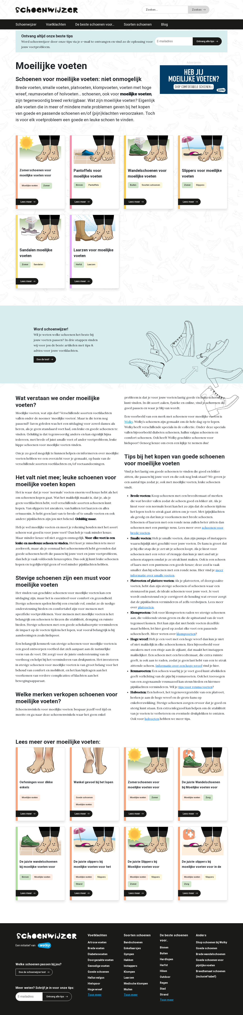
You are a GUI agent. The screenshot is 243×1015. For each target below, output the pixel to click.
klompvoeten (186, 634)
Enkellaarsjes (132, 948)
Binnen (79, 185)
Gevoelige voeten (99, 965)
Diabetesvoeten (97, 954)
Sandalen (38, 264)
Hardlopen (166, 959)
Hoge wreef (95, 989)
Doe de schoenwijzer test (32, 972)
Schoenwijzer (26, 24)
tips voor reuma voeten (195, 687)
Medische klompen (136, 983)
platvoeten (146, 607)
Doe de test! (43, 359)
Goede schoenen (84, 797)
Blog (164, 24)
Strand (79, 884)
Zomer (46, 185)
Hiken (163, 971)
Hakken (128, 960)
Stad (163, 988)
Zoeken (197, 9)
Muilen (128, 989)
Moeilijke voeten (30, 185)
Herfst (79, 264)
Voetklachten (56, 24)
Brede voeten (96, 948)
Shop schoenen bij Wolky (211, 942)
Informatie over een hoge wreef (178, 665)
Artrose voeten (97, 942)
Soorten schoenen (138, 24)
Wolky (128, 422)
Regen (164, 982)
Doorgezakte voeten (101, 960)
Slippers (200, 185)
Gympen (129, 954)
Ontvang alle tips (205, 41)
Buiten (133, 185)
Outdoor (165, 976)
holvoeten (152, 719)
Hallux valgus (96, 977)
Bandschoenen (133, 942)
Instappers (130, 965)
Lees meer (26, 201)
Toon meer (95, 994)
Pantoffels (93, 185)
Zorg (208, 797)
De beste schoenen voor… (94, 24)
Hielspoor (94, 983)
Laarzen (91, 264)
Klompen (129, 971)
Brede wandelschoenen (210, 954)
